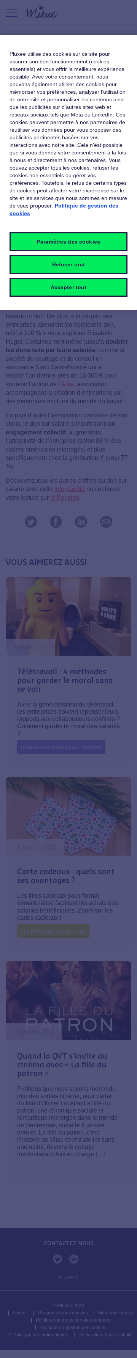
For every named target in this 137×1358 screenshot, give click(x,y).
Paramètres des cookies (68, 242)
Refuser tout (68, 264)
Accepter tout (69, 287)
